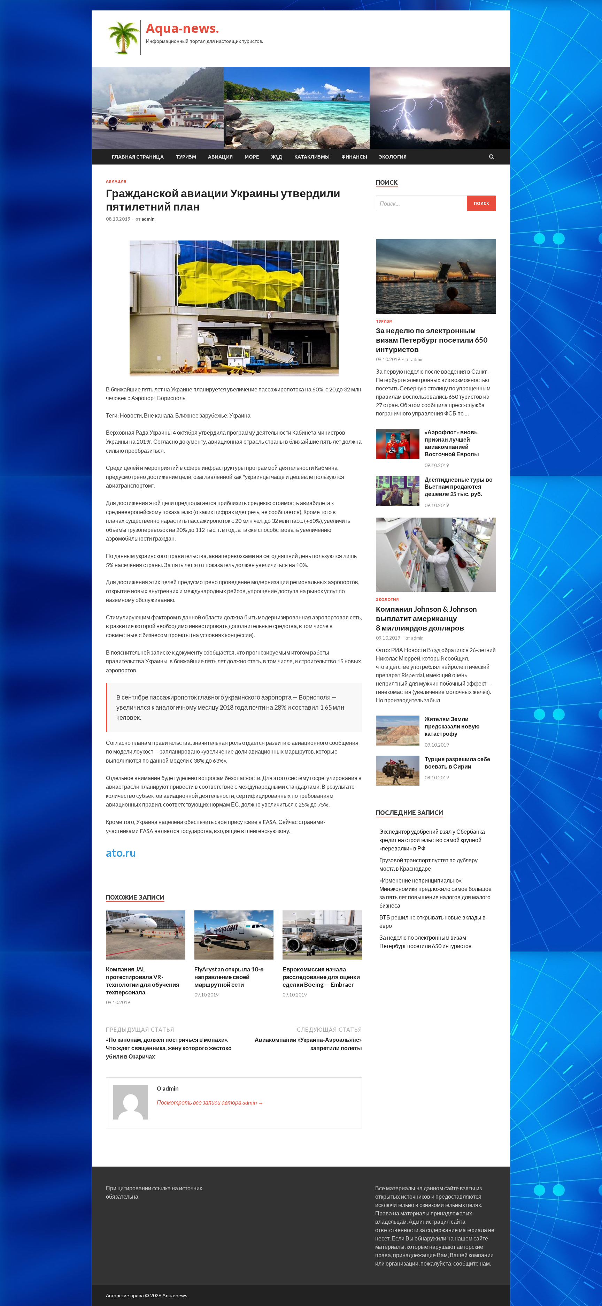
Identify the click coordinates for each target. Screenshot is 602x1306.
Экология (393, 157)
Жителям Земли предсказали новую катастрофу (452, 726)
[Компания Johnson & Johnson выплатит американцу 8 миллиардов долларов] (436, 593)
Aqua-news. (182, 28)
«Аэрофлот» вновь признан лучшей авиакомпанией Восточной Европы (452, 443)
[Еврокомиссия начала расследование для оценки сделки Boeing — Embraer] (322, 961)
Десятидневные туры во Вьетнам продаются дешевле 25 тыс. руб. (459, 486)
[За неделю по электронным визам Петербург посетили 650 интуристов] (436, 315)
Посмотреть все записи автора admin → (210, 1102)
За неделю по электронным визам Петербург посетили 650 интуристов (431, 340)
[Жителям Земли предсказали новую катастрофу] (397, 743)
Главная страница (138, 157)
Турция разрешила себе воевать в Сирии (457, 763)
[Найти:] (436, 203)
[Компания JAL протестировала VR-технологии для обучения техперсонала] (145, 961)
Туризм (186, 157)
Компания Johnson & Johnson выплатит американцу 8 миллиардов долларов (426, 618)
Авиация (220, 157)
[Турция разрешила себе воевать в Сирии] (397, 783)
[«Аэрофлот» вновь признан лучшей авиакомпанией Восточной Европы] (397, 456)
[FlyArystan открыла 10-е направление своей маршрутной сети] (234, 961)
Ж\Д (277, 157)
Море (252, 157)
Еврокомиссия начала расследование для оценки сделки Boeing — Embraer (321, 976)
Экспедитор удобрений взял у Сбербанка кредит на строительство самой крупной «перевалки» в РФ (432, 839)
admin (148, 219)
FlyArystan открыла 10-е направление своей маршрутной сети (228, 976)
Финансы (354, 157)
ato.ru (121, 852)
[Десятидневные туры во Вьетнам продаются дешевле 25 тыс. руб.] (397, 504)
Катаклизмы (312, 157)
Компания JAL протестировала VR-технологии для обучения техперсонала (142, 980)
